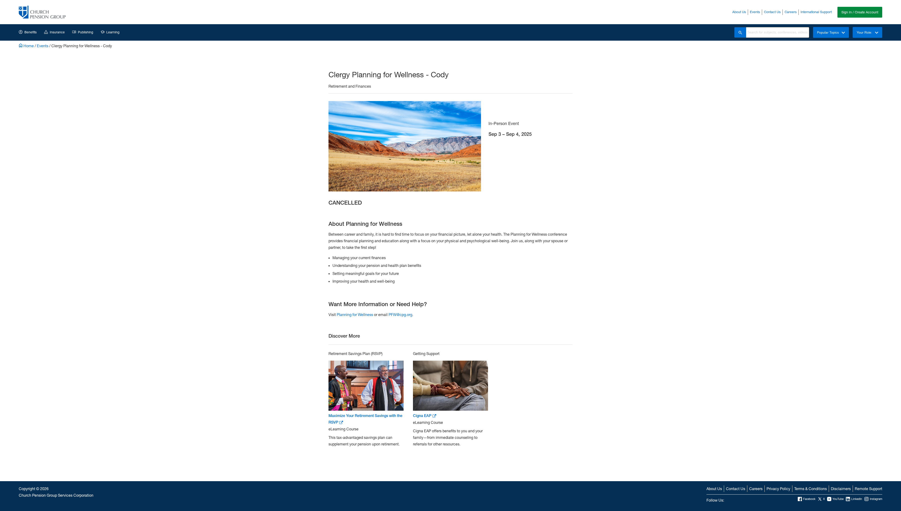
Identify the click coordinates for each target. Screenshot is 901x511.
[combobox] (777, 32)
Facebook (809, 499)
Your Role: (865, 32)
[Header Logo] (42, 12)
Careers (791, 12)
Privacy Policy (778, 488)
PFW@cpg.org (400, 314)
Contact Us (772, 12)
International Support (816, 12)
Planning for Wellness (355, 314)
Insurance (57, 32)
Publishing (85, 32)
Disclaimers (841, 488)
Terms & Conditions (810, 488)
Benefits (30, 32)
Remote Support (868, 488)
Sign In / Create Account (859, 12)
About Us (739, 12)
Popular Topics (828, 32)
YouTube (838, 499)
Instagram (876, 499)
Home (28, 45)
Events (755, 12)
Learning (112, 32)
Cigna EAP (422, 415)
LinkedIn (856, 499)
